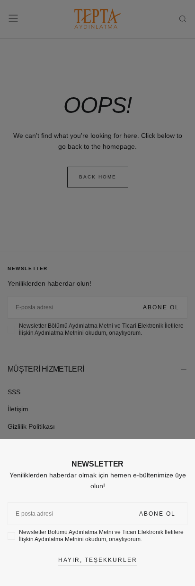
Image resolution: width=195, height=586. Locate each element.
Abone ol (157, 513)
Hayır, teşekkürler (97, 560)
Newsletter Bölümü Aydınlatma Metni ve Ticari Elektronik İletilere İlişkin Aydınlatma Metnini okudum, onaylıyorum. (101, 536)
